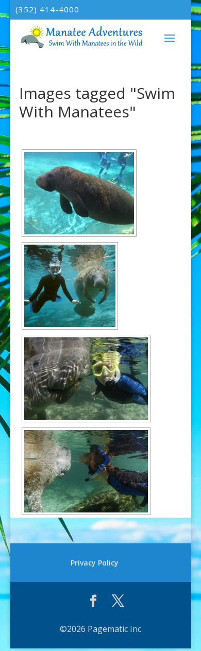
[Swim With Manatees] (86, 378)
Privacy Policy (95, 563)
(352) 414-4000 (47, 9)
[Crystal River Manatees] (69, 286)
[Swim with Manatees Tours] (86, 471)
